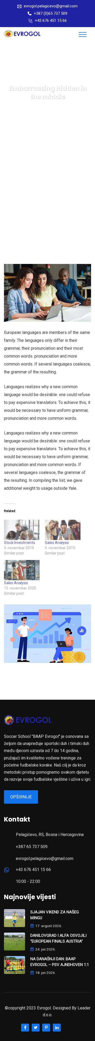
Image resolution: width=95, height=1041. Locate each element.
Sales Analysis (57, 542)
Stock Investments (19, 542)
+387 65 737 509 (32, 846)
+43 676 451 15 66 (51, 20)
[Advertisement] (47, 193)
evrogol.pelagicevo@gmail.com (51, 6)
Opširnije (21, 796)
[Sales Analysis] (62, 530)
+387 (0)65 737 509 (50, 13)
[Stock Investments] (22, 530)
